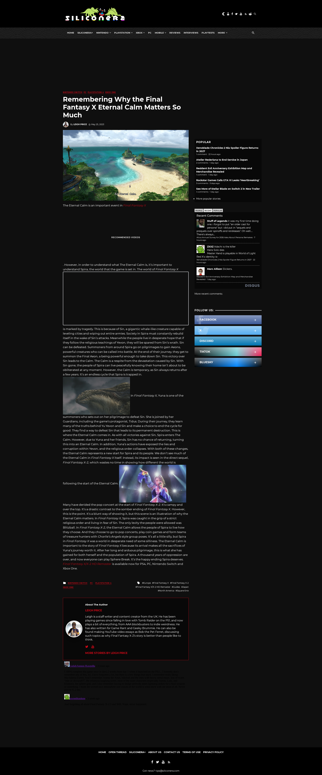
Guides (176, 587)
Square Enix (183, 590)
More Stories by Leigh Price (106, 653)
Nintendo (102, 32)
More (221, 32)
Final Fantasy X (161, 583)
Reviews (174, 32)
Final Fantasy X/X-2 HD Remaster (153, 587)
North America (166, 590)
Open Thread (118, 752)
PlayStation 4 (96, 92)
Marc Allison (214, 268)
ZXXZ (210, 246)
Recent (207, 211)
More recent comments (208, 293)
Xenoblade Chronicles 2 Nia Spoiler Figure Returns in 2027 (224, 260)
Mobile (159, 32)
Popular (217, 211)
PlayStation (122, 32)
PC (149, 32)
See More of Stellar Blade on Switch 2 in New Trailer (228, 188)
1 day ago (211, 279)
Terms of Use (191, 752)
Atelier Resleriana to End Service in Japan (222, 159)
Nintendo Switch (72, 92)
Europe (147, 583)
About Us (154, 752)
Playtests (208, 32)
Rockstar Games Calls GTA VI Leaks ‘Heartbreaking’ (227, 180)
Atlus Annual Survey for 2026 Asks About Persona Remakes (225, 237)
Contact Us (172, 752)
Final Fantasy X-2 (180, 583)
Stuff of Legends (217, 221)
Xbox (139, 32)
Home (70, 32)
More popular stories (208, 198)
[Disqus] (126, 702)
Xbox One (110, 92)
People (198, 211)
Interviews (191, 32)
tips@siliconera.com (167, 770)
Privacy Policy (213, 752)
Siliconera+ (85, 32)
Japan (186, 587)
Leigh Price (80, 124)
